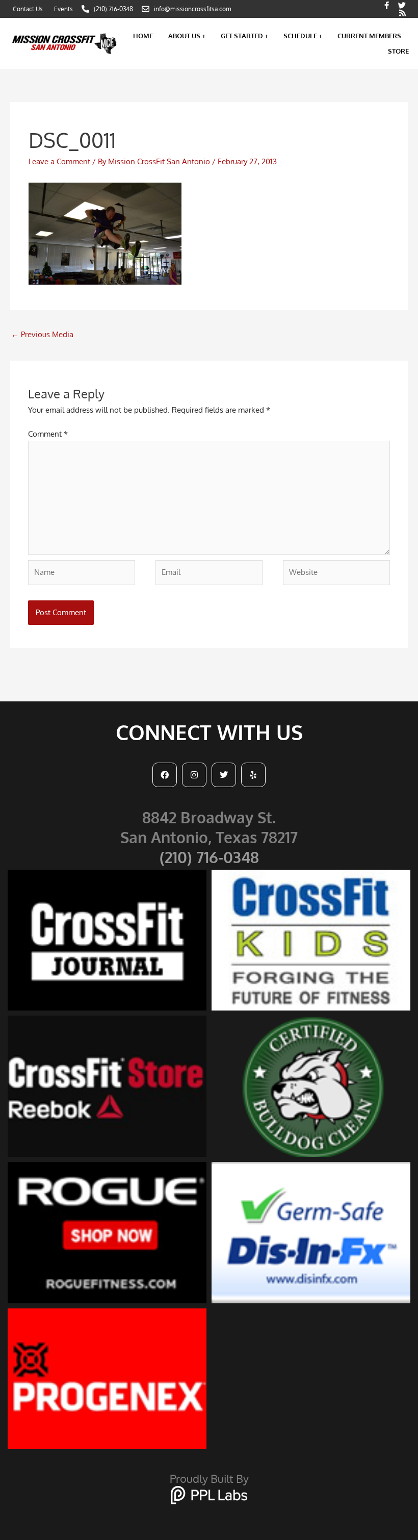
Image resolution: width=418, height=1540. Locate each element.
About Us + (186, 36)
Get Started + (244, 36)
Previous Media (42, 334)
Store (398, 51)
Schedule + (302, 36)
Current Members (369, 36)
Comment (48, 434)
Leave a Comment (59, 161)
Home (143, 36)
